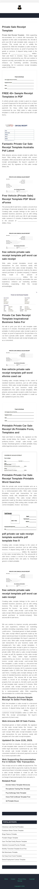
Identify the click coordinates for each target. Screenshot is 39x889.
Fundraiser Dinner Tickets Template (13, 830)
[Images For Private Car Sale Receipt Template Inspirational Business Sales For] (19, 302)
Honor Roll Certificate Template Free (18, 797)
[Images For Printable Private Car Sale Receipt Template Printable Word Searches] (19, 462)
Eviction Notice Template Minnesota (18, 785)
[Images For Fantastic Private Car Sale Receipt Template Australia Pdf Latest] (19, 131)
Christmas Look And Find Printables (13, 827)
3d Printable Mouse (12, 801)
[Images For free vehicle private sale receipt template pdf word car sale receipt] (19, 239)
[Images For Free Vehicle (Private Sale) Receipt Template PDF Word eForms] (19, 182)
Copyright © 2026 (20, 886)
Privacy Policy (22, 879)
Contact (13, 879)
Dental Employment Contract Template (13, 859)
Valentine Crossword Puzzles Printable (13, 845)
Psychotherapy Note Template (16, 793)
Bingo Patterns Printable (9, 834)
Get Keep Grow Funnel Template (12, 856)
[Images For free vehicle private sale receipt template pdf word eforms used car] (19, 356)
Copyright (32, 879)
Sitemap (19, 881)
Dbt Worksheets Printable (9, 852)
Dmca (6, 879)
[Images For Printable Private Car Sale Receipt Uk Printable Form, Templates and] (19, 412)
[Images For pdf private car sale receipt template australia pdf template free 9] (19, 521)
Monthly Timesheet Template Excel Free (14, 849)
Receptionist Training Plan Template (18, 789)
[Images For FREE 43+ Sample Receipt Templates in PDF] (19, 80)
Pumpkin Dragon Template (10, 838)
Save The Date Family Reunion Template (14, 841)
